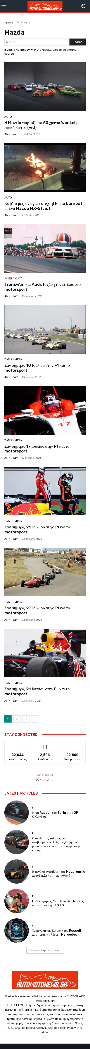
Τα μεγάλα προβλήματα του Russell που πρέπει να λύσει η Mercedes (56, 932)
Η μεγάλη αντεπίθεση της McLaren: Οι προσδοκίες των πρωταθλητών (58, 874)
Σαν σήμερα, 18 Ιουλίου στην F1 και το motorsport (37, 368)
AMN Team (11, 134)
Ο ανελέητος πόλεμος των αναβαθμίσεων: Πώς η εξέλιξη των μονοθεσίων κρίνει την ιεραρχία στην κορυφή (56, 844)
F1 (33, 808)
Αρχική (8, 22)
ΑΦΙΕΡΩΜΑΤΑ (13, 278)
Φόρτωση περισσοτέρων (44, 950)
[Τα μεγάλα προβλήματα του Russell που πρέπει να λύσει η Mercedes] (16, 930)
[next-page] (34, 719)
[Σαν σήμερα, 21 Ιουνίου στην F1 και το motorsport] (45, 653)
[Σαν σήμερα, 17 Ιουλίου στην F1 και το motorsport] (45, 410)
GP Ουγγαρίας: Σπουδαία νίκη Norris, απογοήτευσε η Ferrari (58, 903)
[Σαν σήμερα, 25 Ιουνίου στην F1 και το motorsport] (45, 491)
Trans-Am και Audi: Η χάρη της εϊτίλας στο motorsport (42, 287)
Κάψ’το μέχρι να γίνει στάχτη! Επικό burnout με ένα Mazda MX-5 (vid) (43, 206)
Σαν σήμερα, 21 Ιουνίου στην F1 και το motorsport (37, 691)
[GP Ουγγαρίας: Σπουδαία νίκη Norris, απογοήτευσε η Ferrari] (16, 901)
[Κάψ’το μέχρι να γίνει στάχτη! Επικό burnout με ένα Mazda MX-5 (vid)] (45, 167)
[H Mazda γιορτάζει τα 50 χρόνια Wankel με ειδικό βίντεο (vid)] (45, 86)
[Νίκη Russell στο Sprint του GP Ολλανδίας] (16, 812)
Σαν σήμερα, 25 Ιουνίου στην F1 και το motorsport (37, 529)
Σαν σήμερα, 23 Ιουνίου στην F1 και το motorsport (37, 610)
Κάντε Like (17, 745)
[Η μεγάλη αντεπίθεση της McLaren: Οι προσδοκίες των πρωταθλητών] (16, 871)
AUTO (8, 116)
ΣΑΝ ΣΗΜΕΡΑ (13, 359)
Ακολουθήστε (45, 745)
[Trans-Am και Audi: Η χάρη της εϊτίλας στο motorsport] (45, 248)
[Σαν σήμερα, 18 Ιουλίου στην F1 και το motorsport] (45, 329)
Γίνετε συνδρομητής (72, 746)
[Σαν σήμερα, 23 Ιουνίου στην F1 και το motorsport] (45, 572)
